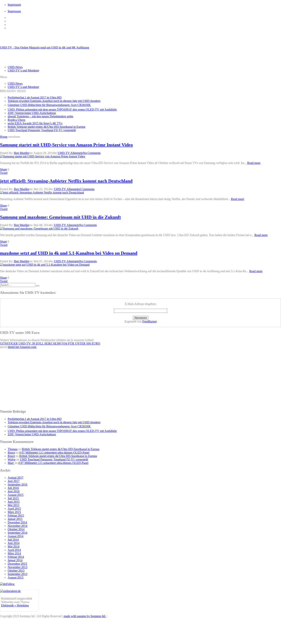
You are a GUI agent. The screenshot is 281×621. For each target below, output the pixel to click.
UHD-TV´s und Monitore (23, 70)
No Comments (92, 153)
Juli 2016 (13, 488)
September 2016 (17, 484)
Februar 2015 (16, 515)
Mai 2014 (13, 546)
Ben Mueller (21, 153)
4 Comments (86, 189)
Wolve (11, 459)
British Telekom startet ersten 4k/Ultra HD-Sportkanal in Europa (46, 126)
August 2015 (15, 494)
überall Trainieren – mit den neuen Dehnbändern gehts (40, 116)
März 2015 (14, 512)
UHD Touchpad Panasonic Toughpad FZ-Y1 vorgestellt (42, 130)
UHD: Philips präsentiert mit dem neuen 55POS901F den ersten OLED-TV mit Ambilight (62, 109)
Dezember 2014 (17, 522)
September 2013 (17, 574)
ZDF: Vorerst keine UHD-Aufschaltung (32, 113)
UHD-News (15, 67)
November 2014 (17, 525)
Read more (253, 163)
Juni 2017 (13, 481)
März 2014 (14, 553)
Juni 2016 (13, 491)
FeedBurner (149, 321)
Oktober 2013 (16, 570)
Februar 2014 (16, 556)
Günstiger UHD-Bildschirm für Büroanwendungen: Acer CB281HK (49, 105)
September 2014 (17, 532)
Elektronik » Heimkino (15, 605)
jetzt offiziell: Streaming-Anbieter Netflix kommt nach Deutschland (66, 180)
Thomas (12, 449)
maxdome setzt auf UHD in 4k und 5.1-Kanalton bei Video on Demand (68, 253)
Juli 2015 (13, 498)
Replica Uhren (16, 119)
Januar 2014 (15, 560)
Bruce (11, 452)
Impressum (14, 4)
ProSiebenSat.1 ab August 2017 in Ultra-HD (35, 97)
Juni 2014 (13, 543)
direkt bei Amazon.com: (22, 347)
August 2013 (15, 577)
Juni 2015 (13, 501)
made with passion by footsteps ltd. (85, 616)
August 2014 (15, 536)
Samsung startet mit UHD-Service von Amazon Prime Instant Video (66, 144)
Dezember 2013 (17, 563)
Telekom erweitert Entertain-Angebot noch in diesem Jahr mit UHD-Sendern (54, 101)
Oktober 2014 (16, 529)
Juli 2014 (13, 539)
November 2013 (17, 567)
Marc (11, 463)
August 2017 (15, 477)
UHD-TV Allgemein (70, 153)
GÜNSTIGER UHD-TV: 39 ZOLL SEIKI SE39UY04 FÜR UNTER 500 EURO (50, 343)
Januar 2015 (15, 519)
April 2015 (14, 508)
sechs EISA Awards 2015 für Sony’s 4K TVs (35, 123)
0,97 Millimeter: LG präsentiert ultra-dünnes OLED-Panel (54, 452)
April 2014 (14, 550)
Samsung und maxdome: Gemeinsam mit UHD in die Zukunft (60, 217)
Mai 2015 (13, 505)
